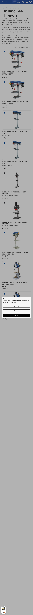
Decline (16, 311)
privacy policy (16, 301)
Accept (16, 315)
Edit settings (16, 306)
